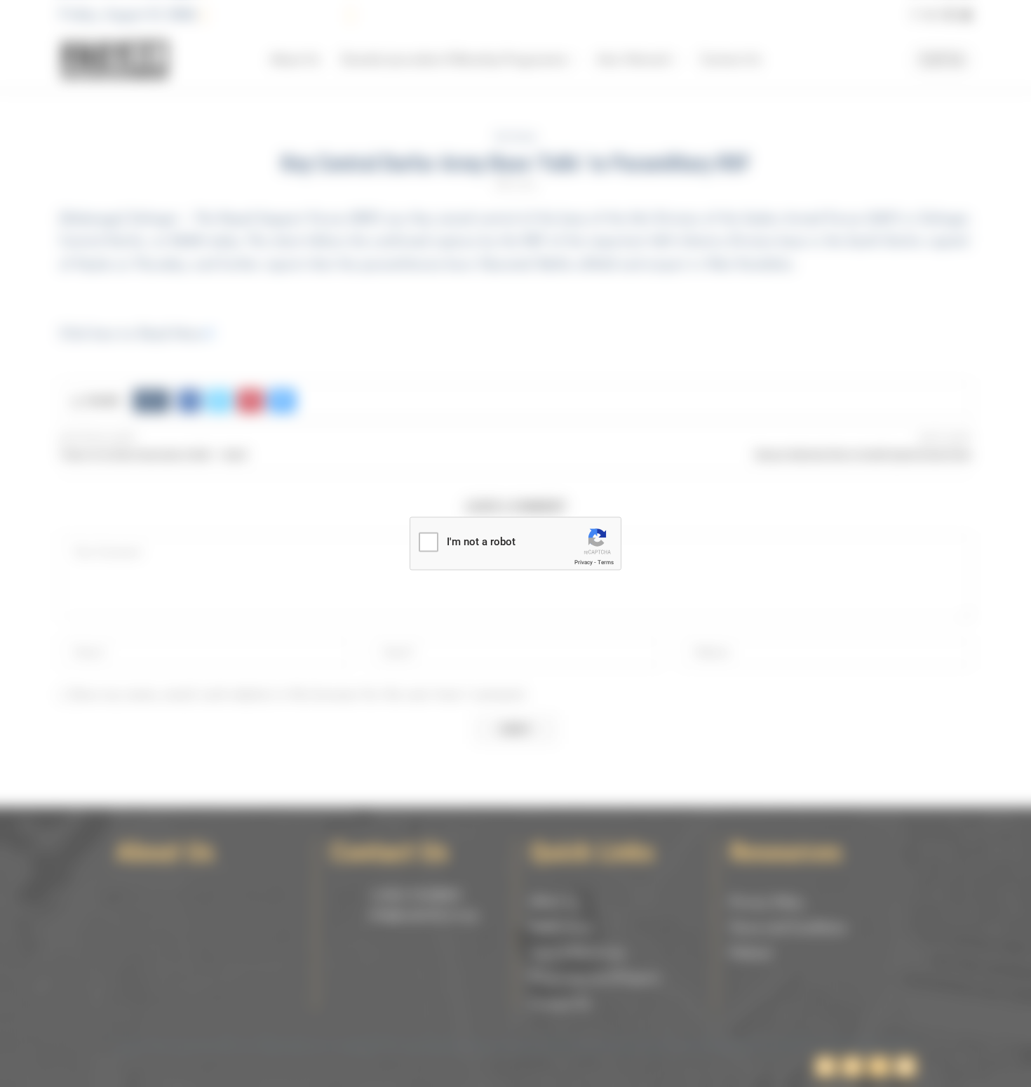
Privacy (583, 562)
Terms (606, 562)
